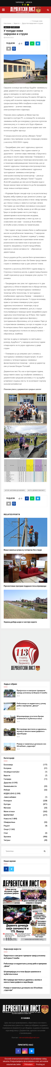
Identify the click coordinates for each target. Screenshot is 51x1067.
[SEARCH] (44, 851)
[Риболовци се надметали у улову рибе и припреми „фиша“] (9, 706)
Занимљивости (10, 786)
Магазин (7, 808)
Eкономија (8, 765)
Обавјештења (9, 822)
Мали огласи (9, 811)
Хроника (7, 837)
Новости (7, 819)
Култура (7, 804)
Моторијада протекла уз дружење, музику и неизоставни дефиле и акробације (32, 731)
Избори (7, 790)
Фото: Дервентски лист (36, 490)
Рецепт (7, 826)
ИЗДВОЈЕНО (15, 27)
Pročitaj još (40, 1064)
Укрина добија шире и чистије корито (20, 622)
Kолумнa (7, 768)
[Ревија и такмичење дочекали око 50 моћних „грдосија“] (9, 747)
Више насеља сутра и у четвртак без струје (23, 550)
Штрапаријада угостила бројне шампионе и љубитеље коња (30, 717)
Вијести (7, 776)
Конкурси (8, 801)
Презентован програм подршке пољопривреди (25, 586)
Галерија (7, 779)
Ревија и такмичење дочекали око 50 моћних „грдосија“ (31, 745)
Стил (6, 833)
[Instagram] (25, 1051)
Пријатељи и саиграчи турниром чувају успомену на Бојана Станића (32, 692)
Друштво (7, 27)
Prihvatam (29, 1064)
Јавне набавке (10, 797)
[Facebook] (18, 1051)
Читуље (7, 840)
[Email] (31, 1051)
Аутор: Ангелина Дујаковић (15, 490)
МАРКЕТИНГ (9, 815)
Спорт (6, 829)
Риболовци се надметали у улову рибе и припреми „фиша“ (31, 704)
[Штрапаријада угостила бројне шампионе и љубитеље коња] (9, 719)
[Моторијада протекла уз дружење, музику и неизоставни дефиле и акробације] (9, 732)
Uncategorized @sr (12, 772)
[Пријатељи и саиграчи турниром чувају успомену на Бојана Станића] (9, 693)
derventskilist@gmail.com (29, 1038)
